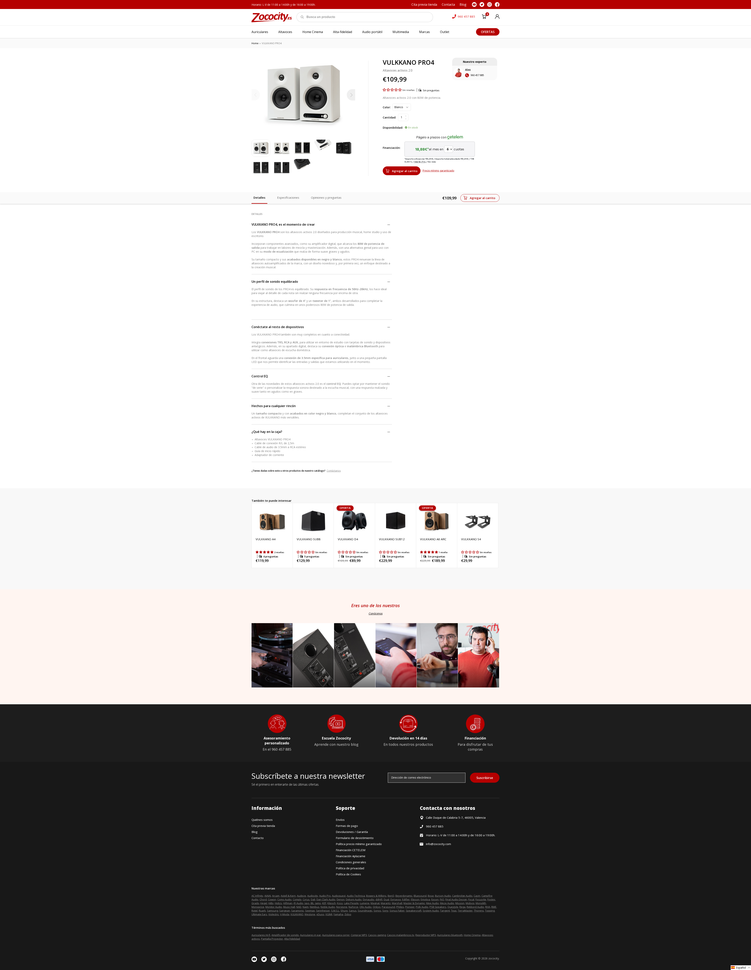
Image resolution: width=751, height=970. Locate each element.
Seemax (310, 910)
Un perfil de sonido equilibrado (275, 281)
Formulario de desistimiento (355, 838)
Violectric (273, 914)
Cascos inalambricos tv (400, 935)
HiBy (271, 903)
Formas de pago (347, 826)
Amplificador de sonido (285, 935)
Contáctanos (334, 470)
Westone (310, 914)
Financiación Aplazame (350, 856)
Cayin (477, 895)
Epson (435, 899)
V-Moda (284, 914)
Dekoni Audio (354, 899)
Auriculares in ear (310, 935)
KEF (324, 903)
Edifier (406, 899)
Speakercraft (413, 910)
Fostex (491, 899)
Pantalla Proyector (272, 938)
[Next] (351, 94)
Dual (386, 899)
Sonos (377, 910)
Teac (454, 910)
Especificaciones (288, 197)
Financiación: (392, 148)
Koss (340, 903)
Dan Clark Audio (325, 899)
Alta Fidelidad (292, 938)
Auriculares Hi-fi (261, 935)
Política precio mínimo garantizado (359, 844)
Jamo (318, 903)
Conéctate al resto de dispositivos (278, 327)
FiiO (442, 899)
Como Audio (284, 899)
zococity (493, 958)
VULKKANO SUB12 (392, 539)
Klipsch (331, 903)
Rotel (255, 910)
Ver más (432, 161)
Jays (307, 903)
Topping (490, 910)
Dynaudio (368, 899)
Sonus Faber (397, 910)
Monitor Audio (273, 907)
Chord (263, 899)
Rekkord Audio (475, 907)
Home (255, 43)
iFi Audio (298, 903)
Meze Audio (447, 903)
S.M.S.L (335, 910)
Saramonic (297, 910)
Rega (462, 907)
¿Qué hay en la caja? (267, 432)
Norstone (341, 907)
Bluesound (420, 895)
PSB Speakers (437, 907)
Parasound (388, 907)
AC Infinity (257, 895)
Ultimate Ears (259, 914)
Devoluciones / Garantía (352, 832)
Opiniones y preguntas (326, 197)
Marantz (386, 903)
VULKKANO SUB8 (309, 539)
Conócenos (376, 613)
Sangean (284, 910)
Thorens (479, 910)
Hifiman (287, 903)
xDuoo (320, 914)
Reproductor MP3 (425, 935)
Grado (255, 903)
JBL (312, 903)
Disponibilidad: (393, 127)
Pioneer (410, 907)
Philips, (400, 907)
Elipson (415, 899)
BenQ (391, 895)
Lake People (351, 903)
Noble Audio (328, 907)
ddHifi (379, 899)
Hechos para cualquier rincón (274, 406)
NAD (298, 907)
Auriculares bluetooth (450, 935)
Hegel (263, 903)
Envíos (340, 820)
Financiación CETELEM (350, 850)
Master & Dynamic (414, 903)
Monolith (481, 903)
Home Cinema (472, 935)
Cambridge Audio (462, 895)
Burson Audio (443, 895)
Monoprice (258, 907)
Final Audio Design (456, 899)
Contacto (258, 838)
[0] (484, 17)
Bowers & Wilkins (376, 895)
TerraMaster (465, 910)
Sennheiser (323, 910)
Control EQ (260, 376)
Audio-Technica (356, 895)
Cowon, (272, 899)
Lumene (364, 903)
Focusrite (480, 899)
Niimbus (314, 907)
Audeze (301, 895)
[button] (392, 90)
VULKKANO (296, 914)
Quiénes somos (262, 820)
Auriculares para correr (336, 935)
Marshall (397, 903)
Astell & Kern (288, 895)
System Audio (431, 910)
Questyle (452, 907)
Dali (313, 899)
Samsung (272, 910)
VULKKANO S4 (471, 539)
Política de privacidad (350, 868)
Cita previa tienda (263, 826)
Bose (431, 895)
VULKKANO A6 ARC (433, 539)
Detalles (259, 197)
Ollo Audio (365, 907)
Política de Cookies (348, 874)
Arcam (275, 895)
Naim (306, 907)
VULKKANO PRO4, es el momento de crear (283, 224)
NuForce (353, 907)
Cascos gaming (377, 935)
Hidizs (278, 903)
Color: (387, 107)
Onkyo (377, 907)
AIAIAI (267, 895)
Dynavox (395, 899)
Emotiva (425, 899)
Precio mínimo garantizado (438, 170)
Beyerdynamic (403, 895)
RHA (487, 907)
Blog (255, 832)
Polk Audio (422, 907)
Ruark (262, 910)
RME (493, 907)
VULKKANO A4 (266, 539)
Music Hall (289, 907)
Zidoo (347, 914)
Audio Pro (325, 895)
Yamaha (338, 914)
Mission (459, 903)
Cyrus (306, 899)
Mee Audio (432, 903)
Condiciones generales (351, 862)
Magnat (375, 903)
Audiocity (312, 895)
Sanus (353, 910)
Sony (385, 910)
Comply (297, 899)
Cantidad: (389, 117)
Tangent (445, 910)
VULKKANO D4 (348, 539)
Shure (344, 910)
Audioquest (339, 895)
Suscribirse (484, 778)
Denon (341, 899)
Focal (471, 899)
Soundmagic (365, 910)
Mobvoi (470, 903)
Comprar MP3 (359, 935)
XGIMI (328, 914)
